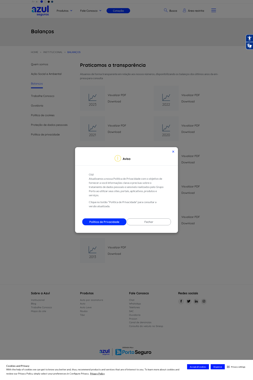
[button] (236, 367)
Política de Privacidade (104, 222)
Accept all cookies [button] (198, 367)
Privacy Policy (97, 373)
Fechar (148, 222)
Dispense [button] (217, 367)
